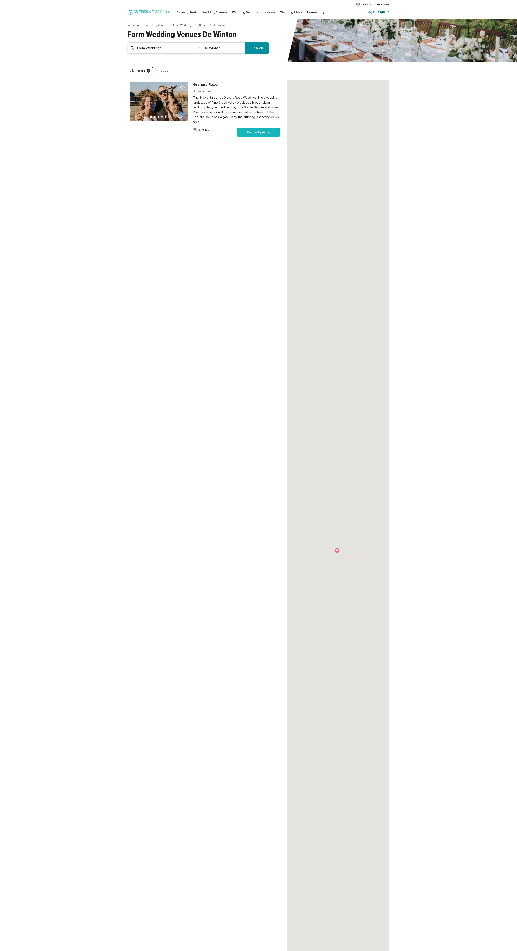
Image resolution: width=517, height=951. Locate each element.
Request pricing (258, 132)
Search (257, 48)
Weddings (134, 25)
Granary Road (205, 84)
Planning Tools (187, 12)
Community (315, 12)
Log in (371, 12)
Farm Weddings (183, 25)
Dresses (269, 12)
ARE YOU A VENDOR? (374, 4)
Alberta (203, 25)
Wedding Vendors (245, 12)
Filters (142, 71)
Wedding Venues (214, 12)
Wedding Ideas (291, 12)
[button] (337, 551)
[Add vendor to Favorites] (183, 88)
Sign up (383, 12)
